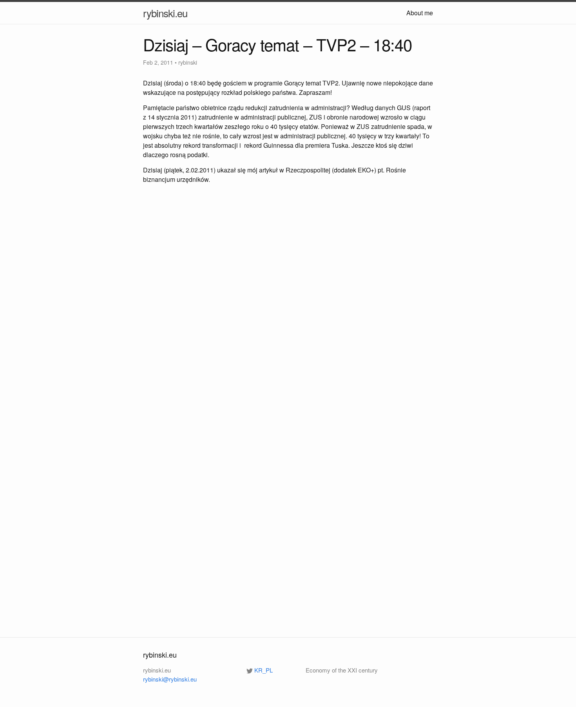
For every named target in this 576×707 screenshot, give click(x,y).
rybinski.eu (165, 12)
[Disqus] (288, 303)
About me (419, 12)
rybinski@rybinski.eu (170, 679)
